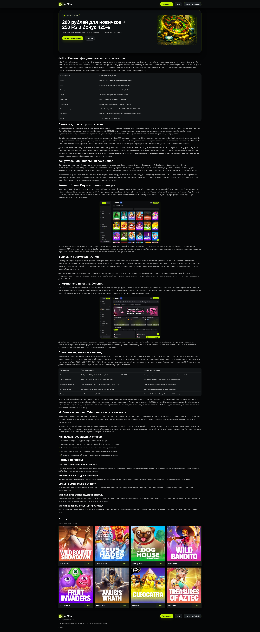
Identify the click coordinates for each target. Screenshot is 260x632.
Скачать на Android (193, 4)
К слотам (90, 38)
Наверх (199, 628)
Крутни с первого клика (72, 38)
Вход (178, 4)
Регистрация (166, 4)
